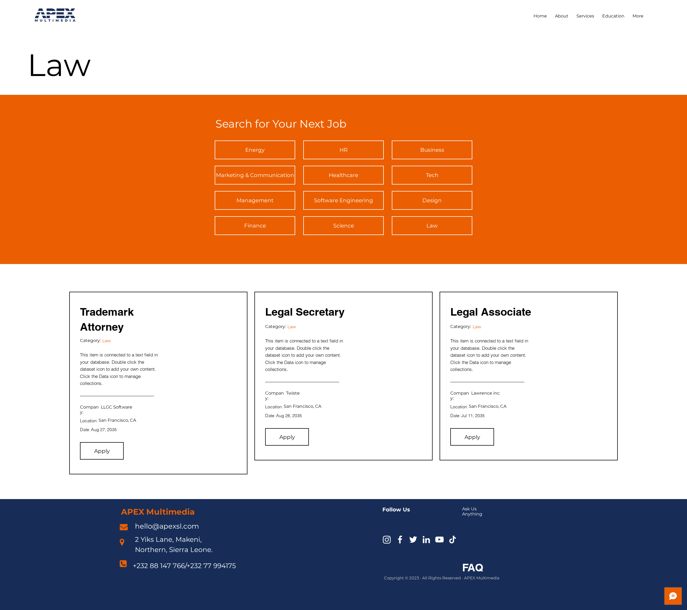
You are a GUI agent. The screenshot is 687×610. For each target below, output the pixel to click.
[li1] (426, 539)
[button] (102, 451)
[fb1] (400, 539)
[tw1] (413, 539)
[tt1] (452, 539)
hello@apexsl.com (167, 526)
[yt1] (439, 539)
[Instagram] (387, 539)
